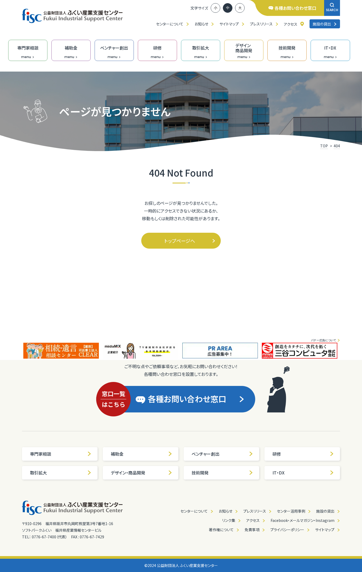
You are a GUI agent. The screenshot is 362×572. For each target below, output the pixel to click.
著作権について (221, 529)
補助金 (117, 454)
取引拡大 (38, 472)
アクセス (290, 24)
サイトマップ (229, 24)
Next (344, 350)
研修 (276, 454)
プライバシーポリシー (287, 529)
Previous (18, 350)
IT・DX (278, 472)
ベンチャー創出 (205, 454)
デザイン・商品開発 (128, 472)
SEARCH (332, 10)
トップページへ (179, 240)
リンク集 (228, 520)
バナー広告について (323, 340)
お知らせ (201, 24)
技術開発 (200, 472)
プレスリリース (261, 24)
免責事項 (252, 529)
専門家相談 (40, 454)
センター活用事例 (291, 511)
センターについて (169, 24)
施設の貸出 (322, 24)
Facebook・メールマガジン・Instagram (302, 520)
